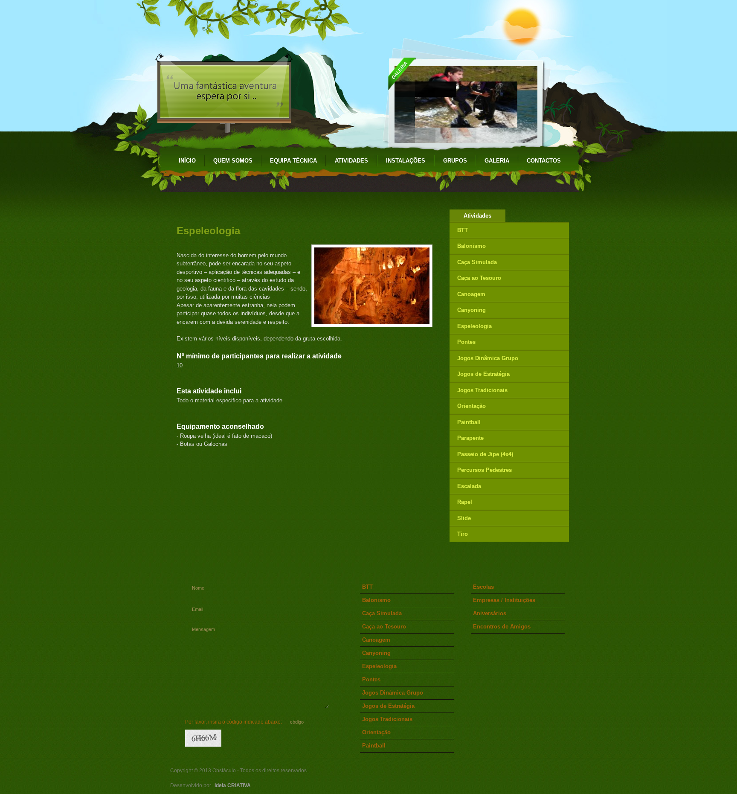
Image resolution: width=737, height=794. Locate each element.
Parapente (470, 438)
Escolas (483, 587)
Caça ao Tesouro (479, 278)
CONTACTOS (544, 160)
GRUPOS (455, 160)
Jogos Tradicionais (482, 390)
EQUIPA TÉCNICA (293, 160)
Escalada (469, 486)
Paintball (469, 422)
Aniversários (489, 613)
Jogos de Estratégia (483, 374)
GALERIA (497, 160)
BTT (462, 230)
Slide (464, 518)
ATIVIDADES (351, 160)
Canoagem (471, 294)
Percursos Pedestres (484, 470)
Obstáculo (232, 25)
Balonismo (471, 246)
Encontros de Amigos (502, 626)
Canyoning (471, 310)
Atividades (477, 215)
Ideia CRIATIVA (233, 785)
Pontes (466, 342)
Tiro (462, 534)
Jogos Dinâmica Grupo (487, 358)
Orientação (471, 406)
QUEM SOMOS (232, 160)
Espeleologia (474, 326)
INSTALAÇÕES (405, 160)
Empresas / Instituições (504, 600)
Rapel (464, 502)
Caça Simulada (477, 262)
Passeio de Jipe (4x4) (485, 454)
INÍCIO (187, 160)
